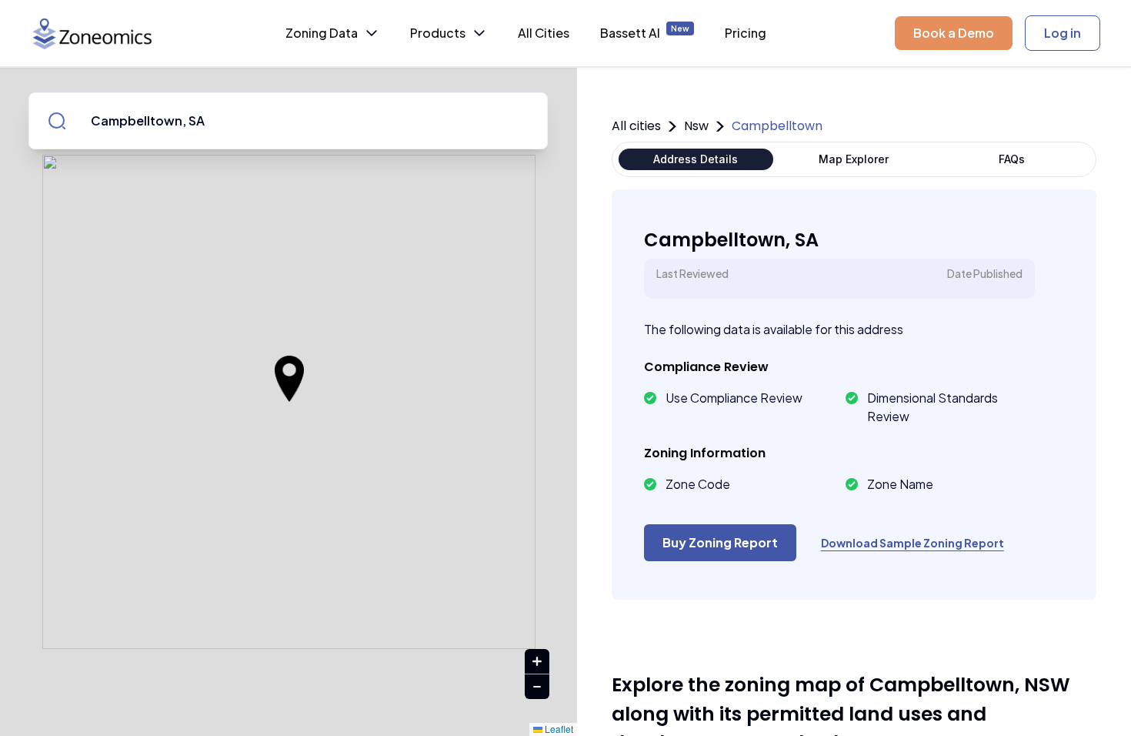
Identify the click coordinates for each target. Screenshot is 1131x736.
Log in (1062, 33)
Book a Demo (953, 33)
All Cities (543, 33)
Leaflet (557, 728)
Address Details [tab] (695, 159)
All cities (636, 126)
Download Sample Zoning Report (912, 543)
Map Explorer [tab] (854, 159)
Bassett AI (644, 32)
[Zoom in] (537, 661)
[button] (289, 379)
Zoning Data (321, 33)
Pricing (745, 33)
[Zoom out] (537, 686)
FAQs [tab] (1012, 159)
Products (437, 33)
